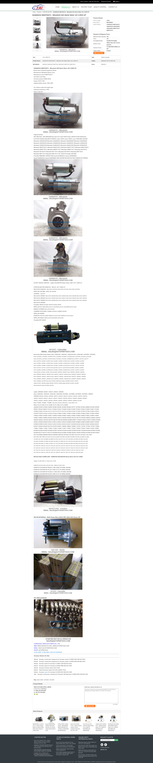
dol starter (52, 679)
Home (57, 7)
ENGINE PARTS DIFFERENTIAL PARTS (86, 738)
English (117, 1)
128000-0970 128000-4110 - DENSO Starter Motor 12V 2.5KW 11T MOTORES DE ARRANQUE (101, 727)
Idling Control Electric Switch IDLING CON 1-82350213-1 (65, 749)
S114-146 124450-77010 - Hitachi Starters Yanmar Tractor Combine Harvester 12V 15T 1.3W (76, 727)
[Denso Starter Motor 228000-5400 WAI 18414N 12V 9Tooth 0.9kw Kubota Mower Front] (51, 718)
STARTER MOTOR (47, 12)
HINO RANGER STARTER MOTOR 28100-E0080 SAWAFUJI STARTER (42, 750)
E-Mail (102, 747)
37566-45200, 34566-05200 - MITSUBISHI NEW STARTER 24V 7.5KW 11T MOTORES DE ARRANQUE (63, 727)
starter (46, 672)
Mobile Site (104, 749)
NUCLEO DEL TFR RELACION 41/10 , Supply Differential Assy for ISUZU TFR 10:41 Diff (87, 756)
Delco (52, 367)
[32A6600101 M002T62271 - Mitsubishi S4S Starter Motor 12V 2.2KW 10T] (67, 34)
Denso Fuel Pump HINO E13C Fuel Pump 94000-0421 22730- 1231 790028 (66, 743)
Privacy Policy (41, 761)
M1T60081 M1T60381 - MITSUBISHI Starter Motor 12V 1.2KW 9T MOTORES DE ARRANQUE (113, 727)
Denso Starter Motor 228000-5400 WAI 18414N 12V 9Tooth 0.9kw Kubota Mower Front (50, 727)
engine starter (40, 679)
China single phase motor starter (53, 761)
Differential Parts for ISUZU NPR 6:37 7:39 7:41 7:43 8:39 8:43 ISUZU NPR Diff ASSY (87, 752)
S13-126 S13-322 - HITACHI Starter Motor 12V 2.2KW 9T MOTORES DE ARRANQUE (88, 727)
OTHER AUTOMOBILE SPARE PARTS (65, 738)
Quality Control (100, 7)
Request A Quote (106, 1)
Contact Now (99, 53)
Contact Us (112, 7)
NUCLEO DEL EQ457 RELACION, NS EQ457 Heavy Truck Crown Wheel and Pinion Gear (87, 747)
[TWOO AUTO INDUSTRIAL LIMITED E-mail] (37, 694)
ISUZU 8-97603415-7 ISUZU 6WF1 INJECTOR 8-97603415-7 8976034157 (65, 746)
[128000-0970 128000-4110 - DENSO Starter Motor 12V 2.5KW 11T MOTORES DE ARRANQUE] (101, 718)
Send (116, 740)
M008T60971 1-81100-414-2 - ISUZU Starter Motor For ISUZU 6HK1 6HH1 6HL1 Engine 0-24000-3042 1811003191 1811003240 (38, 728)
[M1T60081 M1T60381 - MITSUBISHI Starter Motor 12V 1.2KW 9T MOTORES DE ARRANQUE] (114, 718)
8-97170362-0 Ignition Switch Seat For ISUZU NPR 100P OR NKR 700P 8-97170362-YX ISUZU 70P (65, 753)
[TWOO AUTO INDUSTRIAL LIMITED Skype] (35, 694)
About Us (75, 7)
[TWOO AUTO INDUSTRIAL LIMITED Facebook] (105, 744)
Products (65, 7)
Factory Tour (86, 7)
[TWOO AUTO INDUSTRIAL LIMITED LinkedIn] (102, 744)
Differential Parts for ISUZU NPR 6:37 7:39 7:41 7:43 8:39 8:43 (87, 743)
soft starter (46, 679)
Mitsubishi (53, 68)
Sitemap (107, 747)
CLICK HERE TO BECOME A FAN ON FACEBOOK (48, 652)
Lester (69, 402)
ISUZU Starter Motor (53, 517)
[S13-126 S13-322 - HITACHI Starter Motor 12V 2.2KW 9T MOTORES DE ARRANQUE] (89, 718)
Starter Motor (66, 283)
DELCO (58, 298)
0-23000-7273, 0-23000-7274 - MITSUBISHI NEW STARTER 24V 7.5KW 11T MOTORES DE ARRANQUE (43, 754)
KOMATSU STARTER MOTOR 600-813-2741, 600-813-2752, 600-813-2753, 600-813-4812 (43, 746)
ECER (114, 761)
